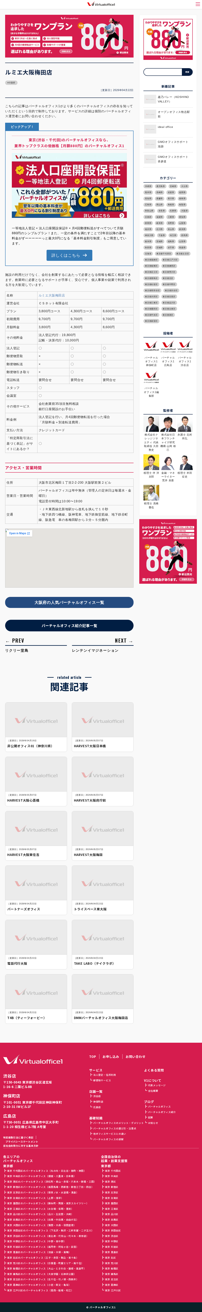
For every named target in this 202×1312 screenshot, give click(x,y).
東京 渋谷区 (111, 1236)
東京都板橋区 (151, 266)
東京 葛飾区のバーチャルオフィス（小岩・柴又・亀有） (39, 1284)
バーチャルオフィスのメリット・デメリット (118, 1122)
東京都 (106, 1165)
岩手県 (171, 247)
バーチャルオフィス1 (103, 1307)
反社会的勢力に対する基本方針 (20, 1145)
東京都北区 (168, 278)
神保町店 (11, 1096)
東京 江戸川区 (113, 1290)
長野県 (171, 223)
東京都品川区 (169, 303)
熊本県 (148, 192)
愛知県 (182, 217)
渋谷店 (9, 1076)
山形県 (182, 241)
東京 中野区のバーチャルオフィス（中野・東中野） (36, 1241)
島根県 (171, 204)
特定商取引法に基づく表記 (18, 1137)
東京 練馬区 (111, 1274)
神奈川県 (149, 235)
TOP (92, 1056)
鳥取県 (182, 204)
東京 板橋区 (111, 1268)
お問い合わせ (136, 1056)
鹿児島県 (160, 186)
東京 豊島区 (111, 1252)
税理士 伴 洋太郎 (151, 474)
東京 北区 (110, 1257)
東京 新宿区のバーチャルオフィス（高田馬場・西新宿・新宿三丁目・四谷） (50, 1186)
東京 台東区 (111, 1198)
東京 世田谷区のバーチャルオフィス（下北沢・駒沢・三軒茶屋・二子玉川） (50, 1230)
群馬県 (184, 235)
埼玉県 (173, 235)
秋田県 (148, 247)
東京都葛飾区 (151, 260)
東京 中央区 (111, 1176)
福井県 (148, 229)
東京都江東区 (151, 303)
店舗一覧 (95, 1091)
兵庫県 (173, 211)
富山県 (171, 229)
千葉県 (162, 235)
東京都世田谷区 (152, 290)
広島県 (148, 204)
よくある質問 (154, 1070)
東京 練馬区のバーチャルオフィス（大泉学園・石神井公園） (41, 1274)
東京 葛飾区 (111, 1284)
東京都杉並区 (151, 284)
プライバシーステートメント (22, 1141)
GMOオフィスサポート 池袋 (173, 144)
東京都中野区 (169, 284)
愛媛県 (159, 198)
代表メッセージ (157, 1085)
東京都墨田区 (151, 309)
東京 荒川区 (111, 1263)
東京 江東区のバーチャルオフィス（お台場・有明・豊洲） (40, 1208)
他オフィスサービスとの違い (109, 1133)
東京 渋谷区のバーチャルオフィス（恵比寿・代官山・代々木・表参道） (48, 1236)
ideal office (165, 126)
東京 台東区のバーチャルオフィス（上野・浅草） (35, 1198)
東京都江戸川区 (170, 260)
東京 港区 (110, 1181)
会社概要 (153, 1090)
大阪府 (12, 83)
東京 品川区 (111, 1214)
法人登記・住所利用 (104, 1074)
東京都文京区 (182, 254)
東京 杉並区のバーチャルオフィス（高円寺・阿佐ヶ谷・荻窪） (43, 1246)
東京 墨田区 (111, 1203)
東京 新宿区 (111, 1186)
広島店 (9, 1116)
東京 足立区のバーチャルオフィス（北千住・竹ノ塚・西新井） (43, 1279)
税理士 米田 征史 (185, 474)
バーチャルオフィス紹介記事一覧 (69, 625)
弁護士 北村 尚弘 (185, 436)
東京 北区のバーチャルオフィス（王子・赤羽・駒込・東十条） (43, 1257)
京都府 (148, 217)
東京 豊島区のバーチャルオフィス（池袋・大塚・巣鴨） (39, 1252)
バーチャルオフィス (159, 1106)
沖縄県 (148, 186)
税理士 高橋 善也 (151, 505)
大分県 (184, 186)
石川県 (159, 229)
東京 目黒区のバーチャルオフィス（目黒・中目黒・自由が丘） (43, 1219)
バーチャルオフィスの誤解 (108, 1139)
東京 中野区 (111, 1241)
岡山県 (159, 204)
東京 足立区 (111, 1279)
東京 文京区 (111, 1192)
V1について (152, 1080)
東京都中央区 (151, 315)
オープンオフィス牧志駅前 (174, 114)
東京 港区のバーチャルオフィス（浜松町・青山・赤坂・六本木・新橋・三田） (51, 1181)
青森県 (182, 247)
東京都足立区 (151, 272)
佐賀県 (171, 192)
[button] (69, 255)
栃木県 (148, 241)
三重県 (171, 217)
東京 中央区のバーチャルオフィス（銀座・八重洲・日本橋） (41, 1176)
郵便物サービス (102, 1080)
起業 (150, 1117)
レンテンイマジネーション (95, 650)
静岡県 (148, 223)
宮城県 (159, 247)
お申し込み (111, 1056)
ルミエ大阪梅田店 (52, 295)
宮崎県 (173, 186)
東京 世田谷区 (113, 1230)
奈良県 (162, 211)
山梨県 (182, 223)
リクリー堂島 (17, 650)
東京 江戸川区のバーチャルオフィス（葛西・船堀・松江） (40, 1290)
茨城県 (159, 241)
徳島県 (182, 198)
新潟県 (182, 229)
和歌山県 (149, 211)
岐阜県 (159, 223)
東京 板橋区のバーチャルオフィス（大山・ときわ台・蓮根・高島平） (46, 1268)
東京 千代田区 (113, 1170)
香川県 (171, 198)
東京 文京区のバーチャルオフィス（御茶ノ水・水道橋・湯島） (43, 1192)
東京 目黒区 (111, 1219)
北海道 (148, 254)
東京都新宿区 (151, 321)
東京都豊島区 (151, 278)
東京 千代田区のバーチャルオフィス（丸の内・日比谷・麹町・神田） (46, 1170)
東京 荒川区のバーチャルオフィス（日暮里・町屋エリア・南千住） (45, 1263)
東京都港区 (168, 315)
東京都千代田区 (163, 254)
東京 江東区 (111, 1208)
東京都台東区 (169, 309)
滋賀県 (159, 217)
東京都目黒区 (169, 296)
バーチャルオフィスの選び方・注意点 (114, 1128)
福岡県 (182, 192)
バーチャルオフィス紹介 (162, 1112)
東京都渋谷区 (171, 290)
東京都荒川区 (169, 272)
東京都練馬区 (169, 266)
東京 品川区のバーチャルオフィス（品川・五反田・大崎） (40, 1214)
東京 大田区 (111, 1225)
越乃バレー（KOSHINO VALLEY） (173, 99)
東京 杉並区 (111, 1246)
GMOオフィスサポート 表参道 (173, 159)
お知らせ (153, 1122)
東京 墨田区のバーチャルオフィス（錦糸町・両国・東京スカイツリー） (48, 1203)
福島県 (171, 241)
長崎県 (159, 192)
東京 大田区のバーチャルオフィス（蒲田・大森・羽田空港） (41, 1225)
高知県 (148, 198)
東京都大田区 (151, 296)
